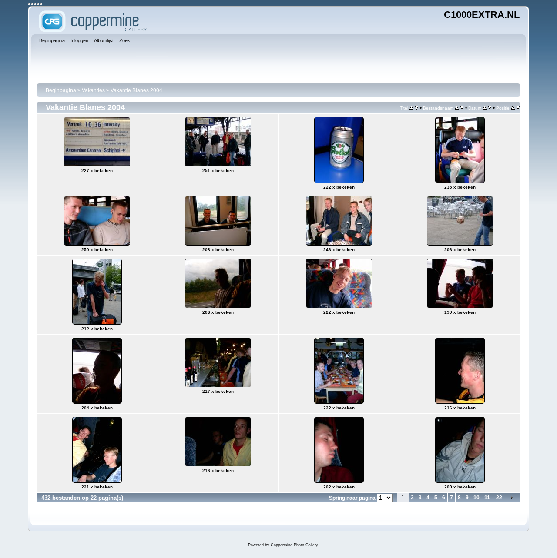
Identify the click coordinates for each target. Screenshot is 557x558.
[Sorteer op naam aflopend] (462, 108)
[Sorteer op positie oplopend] (513, 108)
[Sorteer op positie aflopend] (518, 108)
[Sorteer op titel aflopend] (417, 108)
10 (476, 498)
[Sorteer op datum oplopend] (485, 108)
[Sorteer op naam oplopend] (457, 108)
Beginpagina (61, 90)
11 (487, 498)
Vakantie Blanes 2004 (136, 90)
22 (499, 498)
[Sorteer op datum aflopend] (490, 108)
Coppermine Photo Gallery (294, 545)
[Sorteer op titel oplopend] (411, 108)
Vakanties (93, 90)
